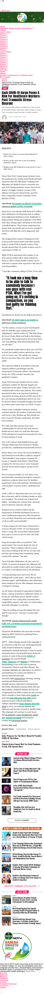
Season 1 (3, 34)
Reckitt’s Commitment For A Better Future (16, 75)
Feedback (4, 978)
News (4, 81)
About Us (3, 977)
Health (2, 72)
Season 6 (3, 43)
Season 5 (3, 41)
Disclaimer (4, 980)
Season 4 (3, 39)
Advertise (4, 975)
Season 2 (3, 36)
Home (2, 27)
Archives (3, 973)
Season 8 (3, 46)
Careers (3, 987)
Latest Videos (5, 32)
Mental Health (34, 729)
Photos (3, 50)
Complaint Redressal (8, 984)
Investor (3, 982)
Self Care (3, 70)
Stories (3, 73)
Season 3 (3, 37)
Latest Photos (5, 52)
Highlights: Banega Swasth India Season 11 (17, 28)
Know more (30, 971)
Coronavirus (21, 729)
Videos (3, 30)
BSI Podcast (5, 77)
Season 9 (3, 48)
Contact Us (4, 986)
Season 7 (3, 45)
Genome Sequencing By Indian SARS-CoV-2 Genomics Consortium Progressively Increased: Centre (22, 623)
